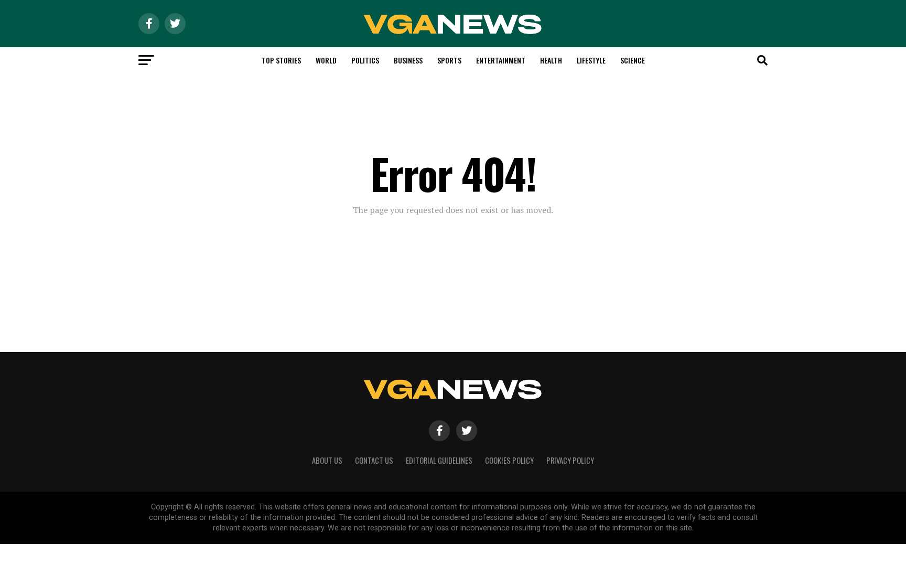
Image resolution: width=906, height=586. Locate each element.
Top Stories (281, 60)
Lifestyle (591, 60)
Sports (449, 60)
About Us (327, 460)
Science (632, 60)
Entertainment (500, 60)
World (326, 60)
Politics (365, 60)
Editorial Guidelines (439, 460)
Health (551, 60)
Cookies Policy (509, 460)
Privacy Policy (570, 460)
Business (408, 60)
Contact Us (374, 460)
